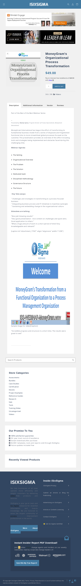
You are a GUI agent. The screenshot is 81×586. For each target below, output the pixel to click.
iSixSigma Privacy (49, 486)
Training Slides (15, 408)
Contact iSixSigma (49, 517)
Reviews (60, 105)
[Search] (73, 360)
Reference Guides (16, 396)
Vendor (50, 105)
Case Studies (14, 384)
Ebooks (12, 390)
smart (28, 547)
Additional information (33, 105)
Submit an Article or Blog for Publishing (56, 494)
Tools (11, 405)
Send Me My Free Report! (26, 563)
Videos (58, 94)
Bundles (12, 381)
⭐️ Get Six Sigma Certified (53, 524)
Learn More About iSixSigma (24, 529)
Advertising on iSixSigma (52, 502)
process (13, 516)
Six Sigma (14, 506)
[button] (4, 4)
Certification (14, 387)
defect (13, 496)
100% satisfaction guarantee (22, 436)
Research (12, 399)
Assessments (14, 377)
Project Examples (16, 393)
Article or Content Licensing (53, 510)
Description (14, 105)
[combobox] (40, 360)
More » (38, 583)
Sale (10, 402)
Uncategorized (15, 411)
